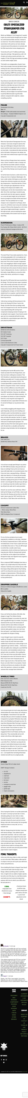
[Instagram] (6, 1059)
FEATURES (14, 995)
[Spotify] (3, 1062)
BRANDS (14, 1019)
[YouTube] (3, 1059)
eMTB (14, 1010)
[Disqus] (14, 922)
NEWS (14, 1015)
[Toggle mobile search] (24, 2)
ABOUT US (24, 1014)
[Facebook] (1, 1059)
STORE (14, 1017)
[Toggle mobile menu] (27, 2)
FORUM (14, 1012)
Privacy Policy (24, 1071)
